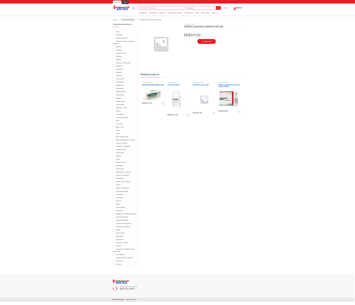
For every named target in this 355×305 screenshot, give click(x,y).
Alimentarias (119, 35)
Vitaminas (118, 264)
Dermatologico (120, 152)
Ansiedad (118, 59)
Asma (117, 120)
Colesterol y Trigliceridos (123, 146)
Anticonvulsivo (120, 82)
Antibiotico (162, 13)
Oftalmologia (119, 236)
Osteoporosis (120, 239)
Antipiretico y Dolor (121, 107)
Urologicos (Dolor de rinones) (124, 257)
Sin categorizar (120, 254)
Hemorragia (119, 194)
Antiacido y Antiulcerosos (123, 63)
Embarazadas (189, 13)
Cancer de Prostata (121, 143)
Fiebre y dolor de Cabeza (174, 13)
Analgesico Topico (121, 53)
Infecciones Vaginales (122, 220)
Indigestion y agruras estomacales (126, 214)
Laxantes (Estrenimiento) (123, 226)
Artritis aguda (120, 114)
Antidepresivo (120, 85)
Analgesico (119, 50)
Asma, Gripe (119, 124)
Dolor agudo (119, 165)
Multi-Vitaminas (120, 233)
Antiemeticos (119, 88)
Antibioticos (119, 75)
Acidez (197, 13)
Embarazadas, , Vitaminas (123, 172)
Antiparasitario (120, 104)
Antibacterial (119, 69)
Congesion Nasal (121, 149)
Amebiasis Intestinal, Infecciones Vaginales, (124, 42)
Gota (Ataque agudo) (122, 191)
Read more (188, 115)
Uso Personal (153, 13)
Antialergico (119, 66)
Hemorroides (119, 197)
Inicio (225, 8)
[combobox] (160, 8)
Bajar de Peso (205, 13)
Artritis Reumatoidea (122, 117)
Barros (214, 13)
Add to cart (207, 41)
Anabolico (119, 46)
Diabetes (118, 156)
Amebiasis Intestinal (121, 38)
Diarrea (118, 159)
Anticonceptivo (120, 79)
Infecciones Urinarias (128, 19)
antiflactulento (120, 95)
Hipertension (143, 13)
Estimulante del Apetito (122, 175)
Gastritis (118, 185)
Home (114, 19)
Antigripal (118, 98)
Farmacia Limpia (119, 299)
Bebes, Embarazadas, (122, 136)
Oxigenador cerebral (122, 242)
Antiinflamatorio (120, 101)
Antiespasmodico (121, 91)
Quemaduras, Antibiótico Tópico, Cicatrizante (124, 250)
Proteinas (118, 246)
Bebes (117, 133)
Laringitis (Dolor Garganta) (123, 223)
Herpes (118, 204)
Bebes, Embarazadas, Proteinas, (125, 140)
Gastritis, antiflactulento (123, 188)
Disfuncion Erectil (121, 162)
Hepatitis (118, 201)
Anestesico (119, 56)
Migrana (118, 230)
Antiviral (118, 111)
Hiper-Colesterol (120, 207)
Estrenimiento (120, 178)
